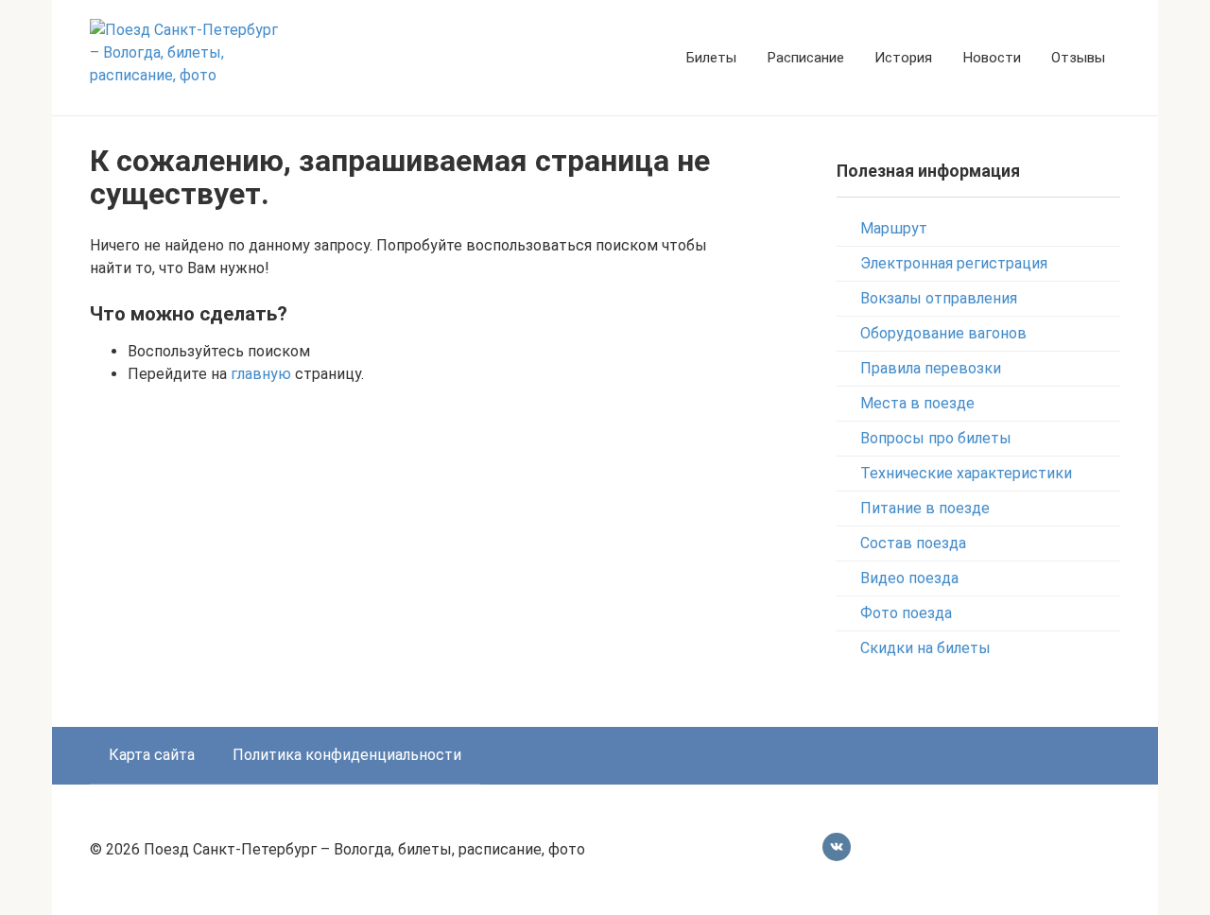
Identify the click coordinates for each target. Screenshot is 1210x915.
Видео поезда (909, 578)
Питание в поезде (925, 508)
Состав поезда (913, 543)
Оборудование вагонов (943, 333)
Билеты (711, 57)
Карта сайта (152, 755)
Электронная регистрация (953, 263)
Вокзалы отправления (938, 298)
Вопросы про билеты (935, 438)
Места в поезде (917, 403)
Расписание (805, 57)
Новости (991, 57)
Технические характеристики (966, 473)
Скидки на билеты (925, 648)
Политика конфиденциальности (347, 755)
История (903, 57)
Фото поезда (906, 613)
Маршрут (893, 228)
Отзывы (1078, 57)
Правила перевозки (930, 368)
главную (261, 374)
